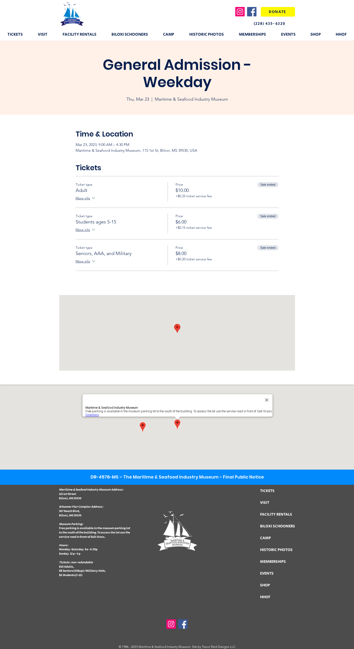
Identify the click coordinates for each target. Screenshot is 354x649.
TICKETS (267, 491)
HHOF (265, 597)
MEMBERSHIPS (273, 561)
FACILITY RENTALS (276, 514)
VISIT (264, 502)
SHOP (265, 585)
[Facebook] (251, 11)
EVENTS (267, 573)
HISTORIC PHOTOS (276, 550)
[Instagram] (240, 11)
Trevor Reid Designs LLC (219, 647)
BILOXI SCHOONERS (277, 526)
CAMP (265, 538)
